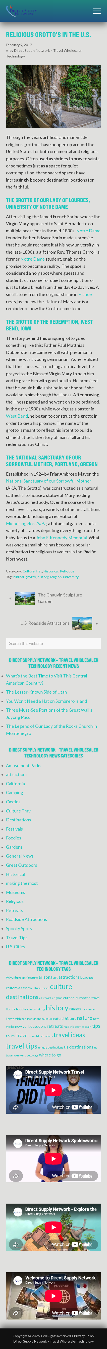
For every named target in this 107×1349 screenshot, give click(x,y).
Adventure (13, 977)
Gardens (14, 847)
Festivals (14, 829)
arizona (46, 977)
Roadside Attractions (26, 919)
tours (10, 1036)
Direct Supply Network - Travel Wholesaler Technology (53, 1341)
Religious (67, 571)
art (55, 977)
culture (61, 986)
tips (96, 1026)
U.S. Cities (15, 946)
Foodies (13, 837)
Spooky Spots (19, 928)
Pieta (41, 523)
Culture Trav (32, 571)
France (85, 294)
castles (26, 988)
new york (22, 1026)
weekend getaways (26, 1055)
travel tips (21, 1045)
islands (75, 1009)
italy (84, 1009)
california (13, 988)
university (71, 577)
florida (10, 1009)
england (57, 997)
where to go (50, 1054)
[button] (97, 10)
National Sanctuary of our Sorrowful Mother (48, 481)
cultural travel (40, 988)
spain (88, 1026)
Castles (13, 801)
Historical (51, 571)
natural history (64, 1018)
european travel (87, 998)
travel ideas (69, 1034)
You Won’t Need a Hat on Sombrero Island (46, 701)
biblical (18, 577)
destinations (22, 996)
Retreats (14, 910)
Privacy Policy (84, 1336)
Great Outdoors (21, 865)
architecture (30, 977)
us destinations (78, 1047)
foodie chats (26, 1009)
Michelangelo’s (21, 523)
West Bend (17, 416)
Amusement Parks (23, 765)
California (15, 783)
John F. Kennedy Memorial (61, 537)
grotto (30, 577)
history (43, 577)
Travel (22, 1035)
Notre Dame (88, 230)
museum (47, 1018)
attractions (17, 774)
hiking (41, 1009)
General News (20, 856)
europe (69, 998)
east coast (45, 997)
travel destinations (41, 1036)
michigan (20, 1018)
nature (84, 1018)
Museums (15, 892)
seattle (79, 1026)
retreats (55, 1026)
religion (56, 577)
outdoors (38, 1026)
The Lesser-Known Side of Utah (36, 692)
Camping (14, 792)
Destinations (18, 819)
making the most (22, 883)
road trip (69, 1026)
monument (34, 1018)
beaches (87, 977)
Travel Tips (17, 937)
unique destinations (50, 1047)
